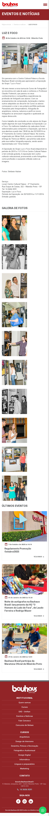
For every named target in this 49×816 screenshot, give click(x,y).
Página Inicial (6, 24)
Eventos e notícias (20, 24)
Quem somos (25, 702)
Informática (24, 759)
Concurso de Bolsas (24, 725)
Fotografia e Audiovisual (24, 750)
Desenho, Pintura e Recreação (24, 746)
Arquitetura (25, 737)
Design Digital (24, 755)
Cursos (24, 707)
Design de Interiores (24, 741)
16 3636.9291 (26, 789)
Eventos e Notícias (24, 716)
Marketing (24, 768)
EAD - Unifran (24, 711)
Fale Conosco (24, 721)
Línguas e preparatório (24, 764)
